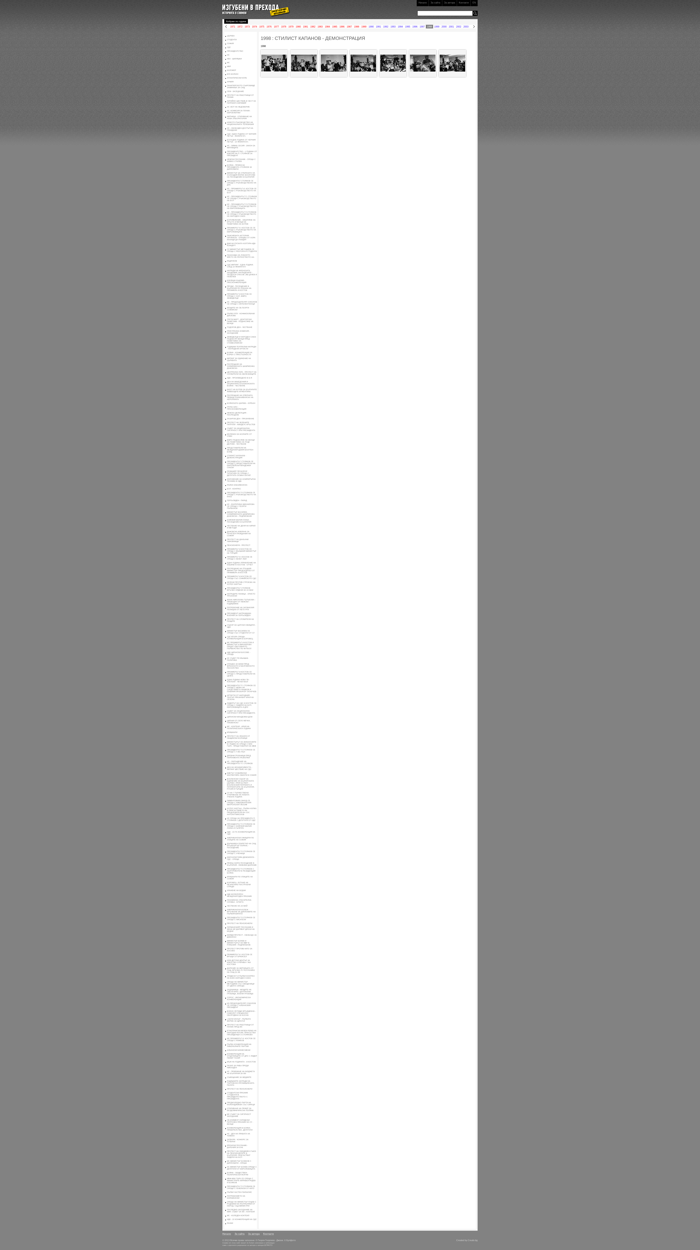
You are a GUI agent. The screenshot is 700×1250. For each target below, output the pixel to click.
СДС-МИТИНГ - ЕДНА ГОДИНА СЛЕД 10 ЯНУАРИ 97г (240, 266)
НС (228, 55)
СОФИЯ (230, 43)
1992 (385, 26)
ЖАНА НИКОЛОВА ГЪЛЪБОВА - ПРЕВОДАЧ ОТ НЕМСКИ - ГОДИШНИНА (241, 602)
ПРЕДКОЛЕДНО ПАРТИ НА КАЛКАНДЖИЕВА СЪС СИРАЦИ (241, 1104)
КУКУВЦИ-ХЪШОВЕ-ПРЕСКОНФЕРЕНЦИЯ (236, 281)
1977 (276, 26)
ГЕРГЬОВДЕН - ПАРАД (237, 500)
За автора (449, 2)
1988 (356, 26)
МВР (229, 66)
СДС (229, 47)
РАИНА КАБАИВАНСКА (237, 485)
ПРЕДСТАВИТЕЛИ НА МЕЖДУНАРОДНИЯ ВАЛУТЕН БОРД (240, 450)
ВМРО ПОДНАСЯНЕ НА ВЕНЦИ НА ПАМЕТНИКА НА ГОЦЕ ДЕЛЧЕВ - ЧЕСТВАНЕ (241, 442)
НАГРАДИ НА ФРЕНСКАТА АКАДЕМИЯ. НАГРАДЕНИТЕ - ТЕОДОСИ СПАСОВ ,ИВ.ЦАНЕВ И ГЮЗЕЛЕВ (242, 274)
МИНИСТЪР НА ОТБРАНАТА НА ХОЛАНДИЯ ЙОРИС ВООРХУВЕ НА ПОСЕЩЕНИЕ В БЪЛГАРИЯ (241, 175)
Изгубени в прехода (254, 8)
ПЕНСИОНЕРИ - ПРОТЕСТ (238, 545)
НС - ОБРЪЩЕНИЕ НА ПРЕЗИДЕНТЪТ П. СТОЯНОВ (240, 762)
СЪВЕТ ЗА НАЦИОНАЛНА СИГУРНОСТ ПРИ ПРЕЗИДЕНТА (241, 429)
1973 (247, 26)
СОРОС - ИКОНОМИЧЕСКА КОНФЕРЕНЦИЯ (239, 998)
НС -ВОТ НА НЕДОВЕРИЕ (238, 107)
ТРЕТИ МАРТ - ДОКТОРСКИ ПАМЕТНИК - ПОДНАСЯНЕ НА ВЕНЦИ (240, 321)
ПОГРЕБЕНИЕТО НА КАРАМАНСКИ (236, 1197)
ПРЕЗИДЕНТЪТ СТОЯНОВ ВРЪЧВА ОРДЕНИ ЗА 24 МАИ (240, 589)
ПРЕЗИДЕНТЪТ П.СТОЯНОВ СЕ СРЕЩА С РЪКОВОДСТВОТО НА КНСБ (241, 495)
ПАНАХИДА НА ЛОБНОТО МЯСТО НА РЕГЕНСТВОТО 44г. (241, 256)
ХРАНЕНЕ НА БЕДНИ (236, 890)
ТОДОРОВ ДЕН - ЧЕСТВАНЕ (239, 327)
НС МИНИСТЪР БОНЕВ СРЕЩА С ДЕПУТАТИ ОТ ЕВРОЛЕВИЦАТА (242, 1168)
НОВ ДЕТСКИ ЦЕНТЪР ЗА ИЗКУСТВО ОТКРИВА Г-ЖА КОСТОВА (239, 962)
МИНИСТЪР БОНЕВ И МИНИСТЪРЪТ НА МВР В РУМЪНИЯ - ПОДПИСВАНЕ (239, 943)
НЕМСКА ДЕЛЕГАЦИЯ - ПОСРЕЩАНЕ (237, 414)
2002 (458, 26)
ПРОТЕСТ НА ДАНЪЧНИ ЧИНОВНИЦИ (237, 540)
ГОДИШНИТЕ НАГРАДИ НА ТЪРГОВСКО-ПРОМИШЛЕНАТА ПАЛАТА (240, 1083)
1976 (269, 26)
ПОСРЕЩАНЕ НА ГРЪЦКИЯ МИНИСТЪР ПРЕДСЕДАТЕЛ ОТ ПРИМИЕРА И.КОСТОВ (241, 571)
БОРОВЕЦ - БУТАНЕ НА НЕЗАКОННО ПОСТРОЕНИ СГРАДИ (239, 885)
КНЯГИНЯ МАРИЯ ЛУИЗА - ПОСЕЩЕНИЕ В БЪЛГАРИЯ (239, 521)
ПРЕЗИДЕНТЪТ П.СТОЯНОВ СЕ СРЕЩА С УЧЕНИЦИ (241, 852)
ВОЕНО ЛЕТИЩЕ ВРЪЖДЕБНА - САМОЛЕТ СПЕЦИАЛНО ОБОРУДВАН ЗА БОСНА (241, 1013)
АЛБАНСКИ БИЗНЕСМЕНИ (238, 1050)
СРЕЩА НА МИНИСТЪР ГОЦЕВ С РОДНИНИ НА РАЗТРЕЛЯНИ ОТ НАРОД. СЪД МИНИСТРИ (241, 1204)
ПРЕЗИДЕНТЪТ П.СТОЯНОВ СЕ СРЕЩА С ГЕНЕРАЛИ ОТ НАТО (241, 1187)
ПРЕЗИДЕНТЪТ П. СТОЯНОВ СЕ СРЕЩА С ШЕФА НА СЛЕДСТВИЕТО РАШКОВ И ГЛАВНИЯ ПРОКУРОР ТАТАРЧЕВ (241, 688)
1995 (407, 26)
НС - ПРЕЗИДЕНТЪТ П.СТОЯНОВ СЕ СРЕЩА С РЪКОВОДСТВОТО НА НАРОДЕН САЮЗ (241, 214)
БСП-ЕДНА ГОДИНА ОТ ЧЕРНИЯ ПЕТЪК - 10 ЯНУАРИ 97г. (241, 141)
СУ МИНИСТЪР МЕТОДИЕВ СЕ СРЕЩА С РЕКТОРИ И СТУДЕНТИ (242, 250)
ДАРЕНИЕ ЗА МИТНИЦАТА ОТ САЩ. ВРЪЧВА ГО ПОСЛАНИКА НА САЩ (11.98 (241, 970)
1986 (342, 26)
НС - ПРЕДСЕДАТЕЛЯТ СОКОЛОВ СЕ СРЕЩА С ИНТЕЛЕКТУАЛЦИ (242, 303)
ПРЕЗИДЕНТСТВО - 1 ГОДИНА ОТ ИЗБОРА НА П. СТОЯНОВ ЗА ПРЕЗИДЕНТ (242, 153)
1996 (414, 26)
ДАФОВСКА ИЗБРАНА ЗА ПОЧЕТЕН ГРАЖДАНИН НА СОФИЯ (239, 534)
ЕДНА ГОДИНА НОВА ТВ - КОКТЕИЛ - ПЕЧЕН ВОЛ (238, 681)
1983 (320, 26)
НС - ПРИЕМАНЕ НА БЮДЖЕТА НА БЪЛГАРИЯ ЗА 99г (241, 1072)
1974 (254, 26)
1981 (305, 26)
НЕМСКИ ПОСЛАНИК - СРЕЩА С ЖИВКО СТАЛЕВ (241, 160)
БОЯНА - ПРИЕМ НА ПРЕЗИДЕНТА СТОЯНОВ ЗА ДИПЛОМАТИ (239, 167)
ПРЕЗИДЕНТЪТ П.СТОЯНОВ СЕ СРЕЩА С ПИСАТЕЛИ (241, 919)
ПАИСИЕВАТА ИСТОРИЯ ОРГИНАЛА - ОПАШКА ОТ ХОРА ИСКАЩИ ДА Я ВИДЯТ (241, 238)
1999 (436, 26)
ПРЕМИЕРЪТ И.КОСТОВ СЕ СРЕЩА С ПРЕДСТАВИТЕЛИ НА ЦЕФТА (241, 674)
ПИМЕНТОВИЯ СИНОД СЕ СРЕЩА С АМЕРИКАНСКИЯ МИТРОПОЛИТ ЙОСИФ (239, 803)
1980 (298, 26)
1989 (363, 26)
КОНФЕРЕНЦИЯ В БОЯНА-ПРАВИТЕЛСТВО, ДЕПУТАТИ (239, 1129)
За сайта (435, 2)
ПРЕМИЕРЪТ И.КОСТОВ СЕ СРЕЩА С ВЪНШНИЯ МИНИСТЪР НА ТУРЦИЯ (241, 551)
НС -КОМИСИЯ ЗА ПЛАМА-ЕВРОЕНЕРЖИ (238, 112)
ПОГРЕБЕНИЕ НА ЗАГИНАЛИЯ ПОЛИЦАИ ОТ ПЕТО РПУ (240, 609)
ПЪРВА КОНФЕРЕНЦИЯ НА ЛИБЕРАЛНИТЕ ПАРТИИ (239, 1045)
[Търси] (475, 13)
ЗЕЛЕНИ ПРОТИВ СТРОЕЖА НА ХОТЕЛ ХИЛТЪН (241, 583)
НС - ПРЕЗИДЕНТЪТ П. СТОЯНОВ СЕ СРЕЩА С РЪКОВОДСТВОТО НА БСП (242, 198)
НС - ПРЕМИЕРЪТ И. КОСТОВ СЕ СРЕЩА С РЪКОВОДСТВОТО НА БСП (241, 191)
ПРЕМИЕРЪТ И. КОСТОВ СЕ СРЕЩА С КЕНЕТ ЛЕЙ (239, 558)
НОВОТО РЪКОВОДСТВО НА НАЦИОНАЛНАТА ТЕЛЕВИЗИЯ (240, 123)
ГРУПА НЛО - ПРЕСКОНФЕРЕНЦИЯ (236, 408)
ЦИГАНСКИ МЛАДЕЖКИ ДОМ (239, 717)
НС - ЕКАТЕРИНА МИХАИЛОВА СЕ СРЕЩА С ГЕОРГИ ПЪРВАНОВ (240, 506)
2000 (444, 26)
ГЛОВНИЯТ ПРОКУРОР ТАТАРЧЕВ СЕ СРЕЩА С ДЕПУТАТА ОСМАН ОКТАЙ (238, 473)
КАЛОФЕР (231, 70)
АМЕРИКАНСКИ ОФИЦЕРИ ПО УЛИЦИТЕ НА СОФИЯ (240, 839)
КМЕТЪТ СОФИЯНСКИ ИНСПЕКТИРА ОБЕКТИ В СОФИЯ (241, 774)
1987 (349, 26)
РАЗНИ (230, 1223)
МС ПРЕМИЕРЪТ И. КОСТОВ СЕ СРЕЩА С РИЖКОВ (241, 1039)
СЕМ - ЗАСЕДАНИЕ (235, 91)
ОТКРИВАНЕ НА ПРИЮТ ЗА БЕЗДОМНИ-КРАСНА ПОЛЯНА (240, 1109)
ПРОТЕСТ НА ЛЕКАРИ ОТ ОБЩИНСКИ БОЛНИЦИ (238, 737)
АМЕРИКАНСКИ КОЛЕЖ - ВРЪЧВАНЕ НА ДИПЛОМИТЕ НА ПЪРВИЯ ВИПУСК (241, 912)
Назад (226, 27)
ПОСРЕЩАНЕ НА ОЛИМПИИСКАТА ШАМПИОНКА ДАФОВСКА (241, 366)
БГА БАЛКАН (232, 74)
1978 (283, 26)
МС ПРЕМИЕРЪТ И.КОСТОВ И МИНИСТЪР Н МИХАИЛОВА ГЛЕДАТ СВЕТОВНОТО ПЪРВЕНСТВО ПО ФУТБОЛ (240, 645)
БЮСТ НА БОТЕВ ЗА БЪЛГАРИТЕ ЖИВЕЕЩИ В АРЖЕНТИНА (242, 390)
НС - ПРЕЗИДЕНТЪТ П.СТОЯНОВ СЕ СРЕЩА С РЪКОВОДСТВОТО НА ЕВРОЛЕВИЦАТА (241, 206)
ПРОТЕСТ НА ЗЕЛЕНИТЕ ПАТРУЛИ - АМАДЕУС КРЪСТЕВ (241, 423)
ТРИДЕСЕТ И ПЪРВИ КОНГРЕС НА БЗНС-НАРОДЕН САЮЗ (241, 977)
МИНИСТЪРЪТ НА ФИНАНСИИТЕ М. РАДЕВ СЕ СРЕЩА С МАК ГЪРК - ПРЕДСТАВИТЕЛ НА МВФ (241, 744)
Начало (423, 2)
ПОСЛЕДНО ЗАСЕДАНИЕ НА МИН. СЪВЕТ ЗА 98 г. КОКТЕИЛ (241, 1211)
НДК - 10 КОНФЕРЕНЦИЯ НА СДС (242, 1219)
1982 (312, 26)
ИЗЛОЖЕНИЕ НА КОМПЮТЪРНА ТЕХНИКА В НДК (241, 480)
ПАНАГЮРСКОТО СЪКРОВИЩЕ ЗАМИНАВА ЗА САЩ (241, 87)
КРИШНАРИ (232, 732)
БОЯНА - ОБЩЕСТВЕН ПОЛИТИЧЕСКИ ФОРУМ (237, 1174)
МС (228, 63)
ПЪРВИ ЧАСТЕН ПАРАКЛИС (239, 1192)
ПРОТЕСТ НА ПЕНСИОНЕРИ (239, 923)
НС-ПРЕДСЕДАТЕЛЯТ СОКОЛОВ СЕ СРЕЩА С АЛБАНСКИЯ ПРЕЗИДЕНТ (241, 1005)
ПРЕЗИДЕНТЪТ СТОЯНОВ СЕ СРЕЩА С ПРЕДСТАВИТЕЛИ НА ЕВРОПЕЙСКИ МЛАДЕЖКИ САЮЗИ (241, 464)
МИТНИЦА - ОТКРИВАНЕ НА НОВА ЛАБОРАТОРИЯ (239, 117)
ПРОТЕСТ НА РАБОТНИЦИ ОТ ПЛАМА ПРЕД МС (240, 1026)
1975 (261, 26)
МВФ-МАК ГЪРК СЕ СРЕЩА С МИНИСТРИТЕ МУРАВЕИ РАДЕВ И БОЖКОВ (241, 1181)
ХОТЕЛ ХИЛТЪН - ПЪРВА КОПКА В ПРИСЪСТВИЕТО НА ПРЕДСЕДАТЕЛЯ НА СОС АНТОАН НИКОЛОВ (241, 811)
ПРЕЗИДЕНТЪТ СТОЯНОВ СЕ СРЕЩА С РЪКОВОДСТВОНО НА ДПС (241, 183)
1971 (232, 26)
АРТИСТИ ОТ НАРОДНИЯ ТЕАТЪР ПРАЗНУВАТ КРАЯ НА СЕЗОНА (240, 697)
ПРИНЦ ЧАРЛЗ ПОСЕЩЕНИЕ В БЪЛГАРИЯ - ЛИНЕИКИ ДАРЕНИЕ (242, 864)
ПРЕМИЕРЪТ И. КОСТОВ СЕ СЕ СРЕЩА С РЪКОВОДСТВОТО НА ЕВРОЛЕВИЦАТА (241, 230)
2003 (465, 26)
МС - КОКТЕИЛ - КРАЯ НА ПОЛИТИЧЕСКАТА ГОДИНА (239, 727)
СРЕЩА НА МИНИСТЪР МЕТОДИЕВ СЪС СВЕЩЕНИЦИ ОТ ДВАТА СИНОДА (240, 984)
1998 (429, 26)
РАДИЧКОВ (232, 261)
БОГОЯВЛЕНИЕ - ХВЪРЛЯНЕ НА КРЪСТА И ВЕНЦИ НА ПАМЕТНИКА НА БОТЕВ (241, 222)
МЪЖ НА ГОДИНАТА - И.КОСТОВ (241, 1062)
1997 (422, 26)
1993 (393, 26)
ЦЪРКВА (231, 36)
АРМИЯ (230, 82)
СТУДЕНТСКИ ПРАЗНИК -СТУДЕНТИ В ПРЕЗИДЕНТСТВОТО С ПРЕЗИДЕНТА (237, 1096)
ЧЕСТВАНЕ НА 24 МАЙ (237, 906)
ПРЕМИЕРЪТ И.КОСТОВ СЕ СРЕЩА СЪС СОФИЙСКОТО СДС (241, 577)
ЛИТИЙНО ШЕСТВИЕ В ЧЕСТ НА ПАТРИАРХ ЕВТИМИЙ (241, 102)
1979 (290, 26)
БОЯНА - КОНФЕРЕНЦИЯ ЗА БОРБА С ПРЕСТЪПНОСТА (239, 354)
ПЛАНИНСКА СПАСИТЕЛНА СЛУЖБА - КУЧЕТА (239, 901)
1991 (378, 26)
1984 (327, 26)
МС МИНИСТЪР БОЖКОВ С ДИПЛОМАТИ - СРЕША (239, 1162)
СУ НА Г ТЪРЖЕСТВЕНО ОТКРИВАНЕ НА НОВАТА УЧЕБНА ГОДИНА (238, 795)
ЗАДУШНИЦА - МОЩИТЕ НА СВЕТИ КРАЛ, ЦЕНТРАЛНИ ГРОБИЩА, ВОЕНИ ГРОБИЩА (240, 992)
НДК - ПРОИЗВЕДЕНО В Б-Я (239, 378)
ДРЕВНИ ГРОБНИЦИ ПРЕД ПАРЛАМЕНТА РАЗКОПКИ (239, 757)
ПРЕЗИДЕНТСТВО (235, 51)
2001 (451, 26)
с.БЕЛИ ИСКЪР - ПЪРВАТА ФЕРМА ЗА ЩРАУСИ (239, 1020)
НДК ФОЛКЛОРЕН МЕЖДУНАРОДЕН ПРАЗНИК (239, 895)
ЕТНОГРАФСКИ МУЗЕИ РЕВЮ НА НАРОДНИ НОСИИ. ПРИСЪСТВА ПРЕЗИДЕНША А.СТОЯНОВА (241, 1033)
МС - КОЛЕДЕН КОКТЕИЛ (238, 1215)
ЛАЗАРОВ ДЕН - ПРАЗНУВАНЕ (240, 419)
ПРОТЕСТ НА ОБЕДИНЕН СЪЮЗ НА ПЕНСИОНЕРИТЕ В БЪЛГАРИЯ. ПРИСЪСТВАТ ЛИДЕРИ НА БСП (241, 1154)
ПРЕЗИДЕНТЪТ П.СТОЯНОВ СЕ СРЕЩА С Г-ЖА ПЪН (241, 751)
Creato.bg (473, 1240)
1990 (371, 26)
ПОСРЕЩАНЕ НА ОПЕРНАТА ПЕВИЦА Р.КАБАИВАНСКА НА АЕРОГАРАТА (240, 397)
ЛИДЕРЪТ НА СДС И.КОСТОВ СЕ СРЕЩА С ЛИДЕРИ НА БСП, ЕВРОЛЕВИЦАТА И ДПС (241, 705)
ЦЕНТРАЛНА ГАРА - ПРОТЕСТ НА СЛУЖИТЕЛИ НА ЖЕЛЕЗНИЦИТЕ (241, 373)
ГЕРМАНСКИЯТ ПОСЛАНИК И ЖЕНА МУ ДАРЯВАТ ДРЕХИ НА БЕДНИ (241, 929)
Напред (474, 27)
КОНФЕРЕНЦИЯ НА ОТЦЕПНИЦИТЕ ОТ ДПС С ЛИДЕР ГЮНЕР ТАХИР (242, 1056)
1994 (400, 26)
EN (474, 2)
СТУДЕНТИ (232, 40)
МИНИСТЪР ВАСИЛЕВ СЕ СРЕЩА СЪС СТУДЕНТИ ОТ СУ (240, 632)
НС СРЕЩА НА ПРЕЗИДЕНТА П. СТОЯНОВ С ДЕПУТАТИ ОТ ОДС (241, 819)
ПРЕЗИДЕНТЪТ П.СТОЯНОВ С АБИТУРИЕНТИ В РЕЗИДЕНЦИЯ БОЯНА (241, 871)
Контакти (464, 2)
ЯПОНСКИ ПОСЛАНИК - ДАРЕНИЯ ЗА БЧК (237, 1146)
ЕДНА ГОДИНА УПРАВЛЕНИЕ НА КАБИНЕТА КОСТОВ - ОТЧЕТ (241, 564)
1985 (334, 26)
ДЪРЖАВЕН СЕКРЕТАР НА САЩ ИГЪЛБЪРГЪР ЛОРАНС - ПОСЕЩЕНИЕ (241, 846)
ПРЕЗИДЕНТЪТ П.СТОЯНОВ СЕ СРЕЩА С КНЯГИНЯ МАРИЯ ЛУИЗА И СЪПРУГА (241, 826)
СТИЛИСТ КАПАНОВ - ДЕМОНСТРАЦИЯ (236, 457)
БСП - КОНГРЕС (234, 489)
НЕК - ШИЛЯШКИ (234, 59)
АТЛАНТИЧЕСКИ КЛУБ (237, 78)
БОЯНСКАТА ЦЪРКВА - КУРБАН (241, 403)
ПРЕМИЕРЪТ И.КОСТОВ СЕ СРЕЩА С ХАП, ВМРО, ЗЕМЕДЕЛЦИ (239, 296)
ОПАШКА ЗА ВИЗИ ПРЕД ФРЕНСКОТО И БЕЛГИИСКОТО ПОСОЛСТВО (241, 666)
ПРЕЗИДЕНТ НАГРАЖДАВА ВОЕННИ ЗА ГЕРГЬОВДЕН (239, 614)
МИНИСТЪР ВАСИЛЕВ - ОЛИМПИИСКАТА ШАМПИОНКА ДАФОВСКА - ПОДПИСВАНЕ (241, 514)
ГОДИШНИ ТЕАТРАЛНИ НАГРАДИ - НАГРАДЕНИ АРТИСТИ (241, 348)
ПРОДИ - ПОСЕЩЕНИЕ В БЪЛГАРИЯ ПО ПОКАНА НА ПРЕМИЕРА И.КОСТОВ (239, 288)
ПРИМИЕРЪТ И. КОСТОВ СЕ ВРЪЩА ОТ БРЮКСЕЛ (239, 955)
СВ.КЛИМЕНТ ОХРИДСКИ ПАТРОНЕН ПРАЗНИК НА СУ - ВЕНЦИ (240, 1122)
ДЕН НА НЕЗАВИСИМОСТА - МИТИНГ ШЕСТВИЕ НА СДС (239, 768)
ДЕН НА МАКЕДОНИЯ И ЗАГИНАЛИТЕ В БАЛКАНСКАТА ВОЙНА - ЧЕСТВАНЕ (241, 384)
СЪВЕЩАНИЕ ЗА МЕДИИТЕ (239, 1077)
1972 (239, 26)
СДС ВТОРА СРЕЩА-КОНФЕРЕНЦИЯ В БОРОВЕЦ (240, 638)
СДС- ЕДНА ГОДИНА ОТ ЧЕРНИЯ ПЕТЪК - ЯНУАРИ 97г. (241, 135)
